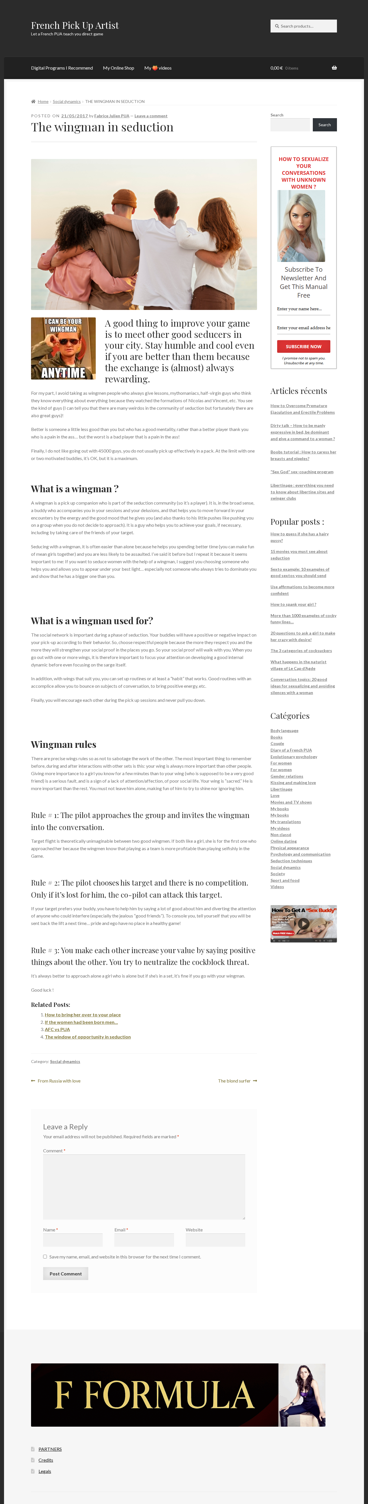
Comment (54, 1150)
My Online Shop (118, 67)
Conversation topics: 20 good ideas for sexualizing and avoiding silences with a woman (303, 686)
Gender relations (287, 776)
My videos (280, 828)
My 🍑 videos (158, 67)
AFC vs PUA (57, 1029)
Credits (46, 1460)
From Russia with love (58, 1081)
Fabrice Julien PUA (111, 115)
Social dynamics (67, 101)
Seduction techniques (291, 860)
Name (50, 1229)
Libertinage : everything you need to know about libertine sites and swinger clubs (302, 492)
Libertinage (281, 789)
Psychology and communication (301, 854)
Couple (277, 743)
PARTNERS (50, 1449)
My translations (286, 821)
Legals (45, 1471)
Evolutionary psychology (294, 756)
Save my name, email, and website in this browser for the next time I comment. (125, 1256)
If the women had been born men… (81, 1022)
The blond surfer (234, 1081)
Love (275, 795)
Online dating (284, 841)
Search (277, 114)
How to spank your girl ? (293, 604)
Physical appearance (290, 847)
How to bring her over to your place (83, 1014)
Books (277, 737)
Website (194, 1229)
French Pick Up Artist (75, 25)
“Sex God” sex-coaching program (302, 471)
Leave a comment (151, 115)
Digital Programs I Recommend (62, 67)
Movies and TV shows (291, 802)
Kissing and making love (293, 782)
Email (121, 1229)
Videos (277, 886)
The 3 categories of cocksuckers (301, 650)
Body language (284, 730)
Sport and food (285, 880)
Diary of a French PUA (291, 750)
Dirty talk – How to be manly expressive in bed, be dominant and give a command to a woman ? (303, 432)
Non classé (281, 834)
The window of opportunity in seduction (88, 1036)
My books (280, 808)
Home (43, 101)
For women (281, 762)
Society (278, 873)
